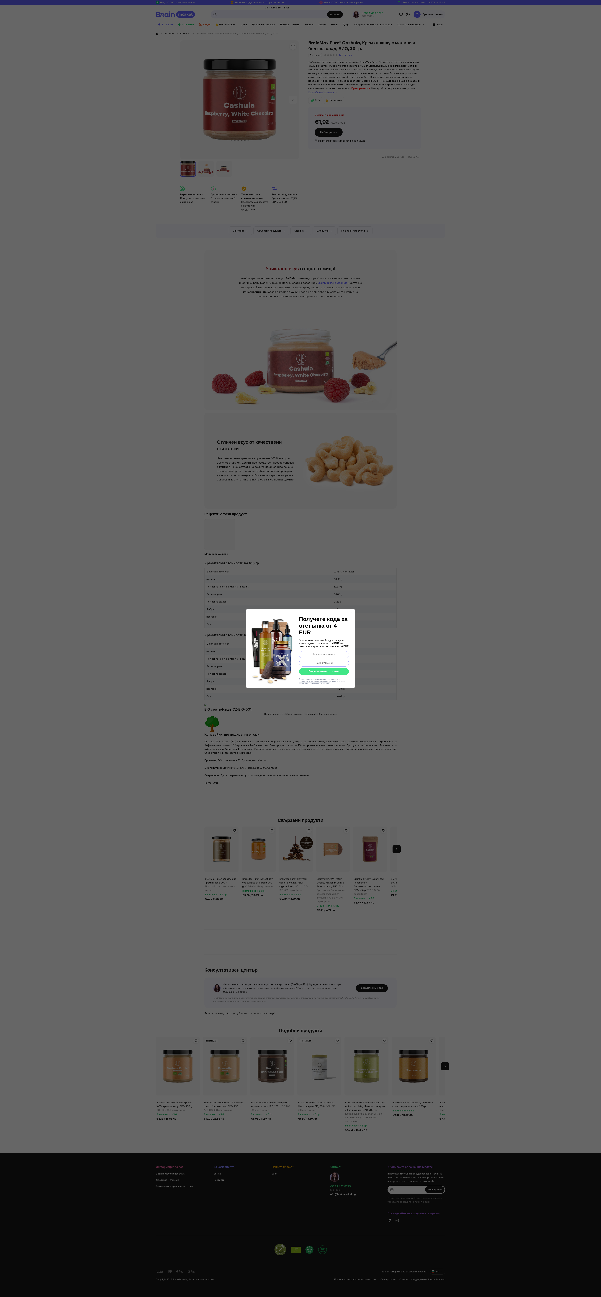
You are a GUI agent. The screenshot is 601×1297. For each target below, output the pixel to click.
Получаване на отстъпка (323, 671)
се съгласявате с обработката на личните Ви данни (320, 680)
